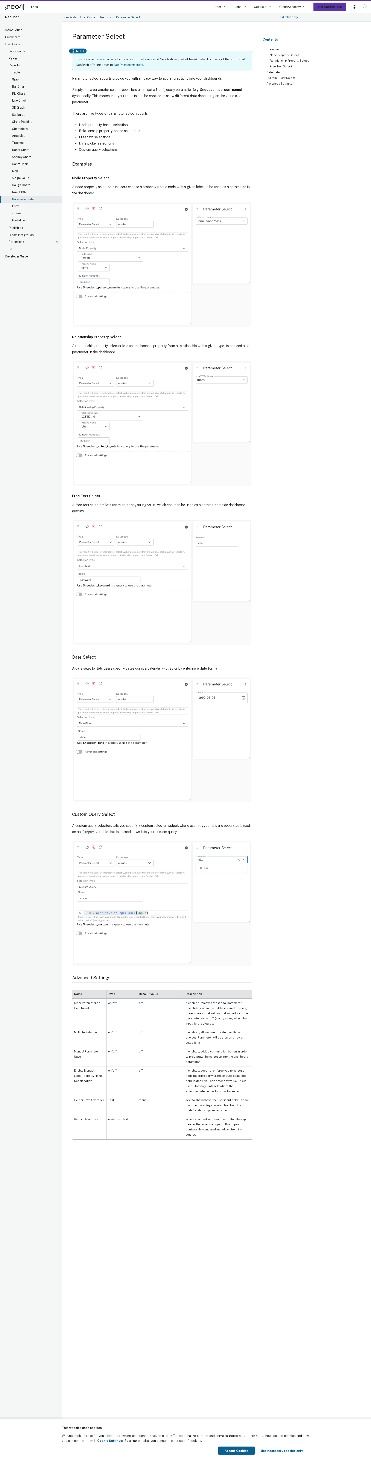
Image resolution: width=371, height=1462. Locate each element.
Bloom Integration (21, 235)
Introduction (13, 30)
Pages (13, 58)
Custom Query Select (280, 78)
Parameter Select (24, 199)
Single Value (20, 178)
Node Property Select (284, 55)
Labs (34, 7)
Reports (14, 65)
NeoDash (70, 17)
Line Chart (19, 100)
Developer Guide (16, 256)
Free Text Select (281, 66)
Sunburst (18, 114)
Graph (16, 79)
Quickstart (12, 37)
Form (15, 206)
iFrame (16, 213)
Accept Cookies (236, 1451)
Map (15, 171)
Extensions (16, 242)
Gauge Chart (21, 185)
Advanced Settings (279, 83)
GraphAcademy (290, 7)
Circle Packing (22, 121)
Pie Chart (18, 93)
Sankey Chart (21, 157)
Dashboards (17, 51)
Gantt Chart (20, 164)
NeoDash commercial (128, 65)
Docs (218, 7)
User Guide (12, 44)
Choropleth (20, 129)
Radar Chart (20, 150)
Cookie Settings (110, 1440)
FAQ (12, 249)
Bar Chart (19, 86)
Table (16, 72)
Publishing (16, 228)
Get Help (260, 7)
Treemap (18, 143)
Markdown (19, 220)
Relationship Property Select (289, 60)
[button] (354, 7)
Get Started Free (330, 7)
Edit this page (289, 17)
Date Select (274, 72)
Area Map (18, 135)
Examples (273, 49)
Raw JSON (19, 192)
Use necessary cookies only (282, 1451)
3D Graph (18, 107)
